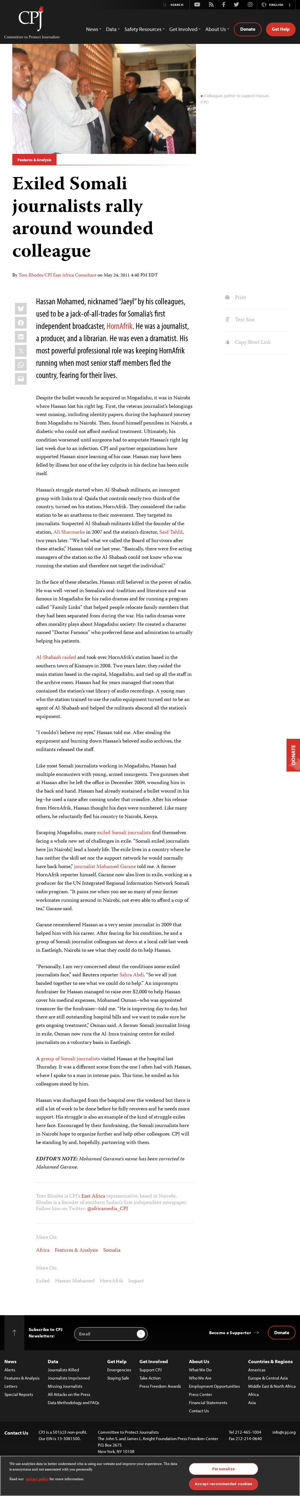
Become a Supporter (230, 1332)
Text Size (244, 320)
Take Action (150, 1378)
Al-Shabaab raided (56, 657)
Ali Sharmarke (69, 532)
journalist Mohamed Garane (105, 867)
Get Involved (153, 1361)
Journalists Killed (63, 1370)
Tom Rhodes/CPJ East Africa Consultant (57, 275)
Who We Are (200, 1378)
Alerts (9, 1370)
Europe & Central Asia (268, 1378)
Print (240, 297)
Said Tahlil (171, 532)
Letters (10, 1386)
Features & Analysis (34, 159)
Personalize (223, 1469)
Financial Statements (208, 1402)
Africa (43, 1250)
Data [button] (111, 29)
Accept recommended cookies (223, 1484)
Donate (247, 29)
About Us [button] (215, 29)
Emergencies (119, 1370)
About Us (199, 1361)
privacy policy (37, 1479)
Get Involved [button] (183, 29)
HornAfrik (119, 325)
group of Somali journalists (70, 1059)
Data (53, 1361)
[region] (150, 1476)
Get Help (281, 29)
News (10, 1361)
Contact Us (199, 1410)
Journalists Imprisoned (69, 1378)
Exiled (43, 1281)
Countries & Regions (270, 1361)
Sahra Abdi (132, 975)
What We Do (200, 1370)
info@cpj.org (284, 1432)
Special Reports (18, 1394)
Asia (252, 1402)
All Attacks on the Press (69, 1394)
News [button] (92, 29)
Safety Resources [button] (143, 29)
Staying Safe (118, 1378)
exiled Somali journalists (124, 833)
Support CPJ (150, 1370)
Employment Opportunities (214, 1386)
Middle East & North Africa (272, 1386)
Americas (256, 1370)
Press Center (200, 1394)
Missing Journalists (65, 1386)
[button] (289, 4)
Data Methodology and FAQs (73, 1402)
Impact (136, 1281)
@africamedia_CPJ (107, 1209)
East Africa (93, 1196)
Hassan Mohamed (75, 1281)
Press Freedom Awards (160, 1386)
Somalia (111, 1250)
